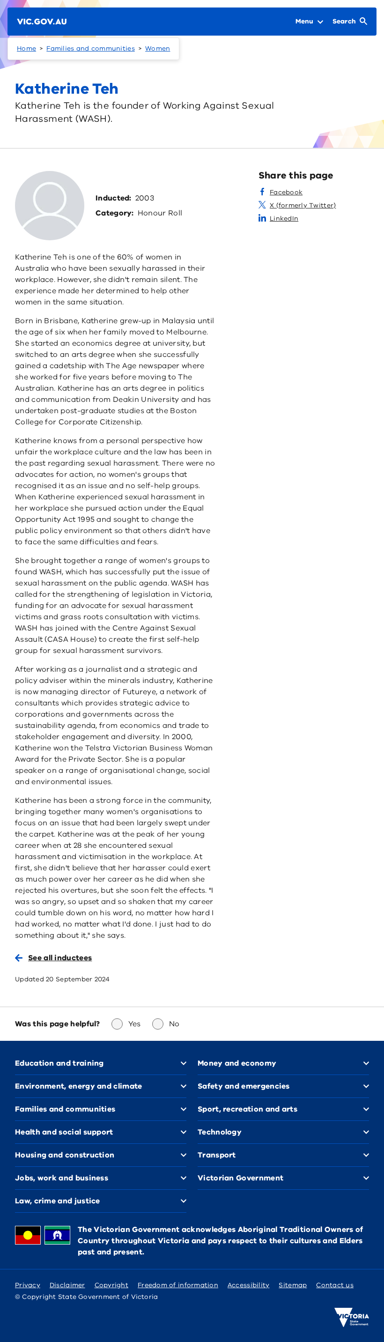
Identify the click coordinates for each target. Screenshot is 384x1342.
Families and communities (90, 48)
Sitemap (293, 1285)
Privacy (27, 1285)
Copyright (111, 1285)
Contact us (335, 1285)
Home (26, 48)
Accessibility (249, 1285)
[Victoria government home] (351, 1317)
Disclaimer (67, 1285)
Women (157, 48)
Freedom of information (178, 1285)
